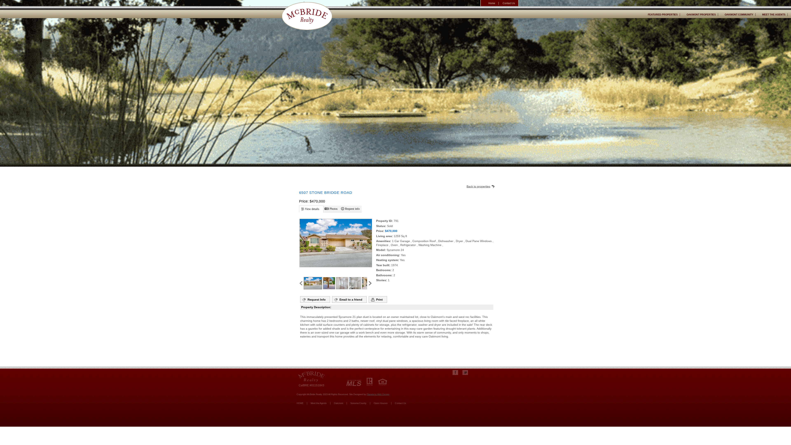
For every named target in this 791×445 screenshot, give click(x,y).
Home (491, 3)
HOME (300, 403)
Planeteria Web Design (378, 394)
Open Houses (381, 403)
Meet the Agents (773, 14)
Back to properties (478, 186)
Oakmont (338, 403)
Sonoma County (358, 403)
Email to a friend (350, 299)
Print (379, 299)
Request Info (317, 299)
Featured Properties (663, 14)
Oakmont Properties (701, 14)
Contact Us (509, 3)
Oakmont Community (739, 14)
